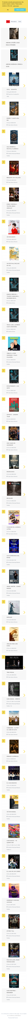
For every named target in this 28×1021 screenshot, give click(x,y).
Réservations (14, 21)
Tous (8, 21)
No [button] (8, 9)
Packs (20, 21)
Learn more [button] (16, 6)
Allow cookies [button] (20, 9)
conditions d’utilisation (15, 1015)
